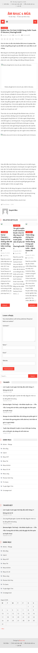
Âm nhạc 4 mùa (19, 13)
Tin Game (4, 28)
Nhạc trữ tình (7, 465)
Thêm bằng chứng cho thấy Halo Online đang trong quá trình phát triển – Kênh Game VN (30, 243)
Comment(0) (26, 35)
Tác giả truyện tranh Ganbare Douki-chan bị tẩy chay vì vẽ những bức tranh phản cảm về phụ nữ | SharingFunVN (19, 237)
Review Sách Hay (8, 478)
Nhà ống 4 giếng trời (6, 305)
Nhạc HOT (6, 457)
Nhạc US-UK (6, 469)
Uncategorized (7, 490)
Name (5, 345)
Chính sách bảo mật (16, 4)
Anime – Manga (7, 444)
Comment (6, 326)
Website (5, 360)
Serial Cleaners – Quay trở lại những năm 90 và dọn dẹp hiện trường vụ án (6, 242)
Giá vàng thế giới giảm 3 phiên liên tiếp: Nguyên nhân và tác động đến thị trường (19, 397)
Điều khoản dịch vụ (29, 4)
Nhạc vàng (6, 474)
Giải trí (5, 453)
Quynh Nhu (17, 35)
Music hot (22, 640)
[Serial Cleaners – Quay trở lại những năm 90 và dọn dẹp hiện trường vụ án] (6, 226)
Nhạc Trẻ (5, 461)
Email (5, 353)
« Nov (2, 629)
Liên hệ (19, 6)
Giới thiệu (6, 4)
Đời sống (5, 448)
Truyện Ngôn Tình (8, 486)
